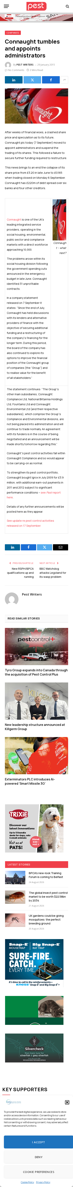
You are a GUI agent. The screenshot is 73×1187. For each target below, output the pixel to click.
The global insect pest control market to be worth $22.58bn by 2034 (48, 896)
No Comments (16, 70)
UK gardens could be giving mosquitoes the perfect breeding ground (46, 919)
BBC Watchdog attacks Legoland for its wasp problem (53, 573)
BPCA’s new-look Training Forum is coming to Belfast (46, 875)
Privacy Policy (43, 1182)
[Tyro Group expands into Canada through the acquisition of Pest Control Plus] (36, 646)
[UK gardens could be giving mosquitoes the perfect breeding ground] (15, 920)
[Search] (67, 6)
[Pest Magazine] (36, 6)
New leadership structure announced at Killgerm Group (35, 727)
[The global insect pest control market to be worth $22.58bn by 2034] (15, 897)
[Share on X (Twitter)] (32, 79)
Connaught (14, 219)
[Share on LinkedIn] (14, 79)
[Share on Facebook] (51, 79)
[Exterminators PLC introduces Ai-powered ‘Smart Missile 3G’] (36, 755)
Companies (12, 32)
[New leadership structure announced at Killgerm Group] (36, 701)
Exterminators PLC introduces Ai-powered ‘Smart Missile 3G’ (30, 781)
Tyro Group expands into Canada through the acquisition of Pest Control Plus (36, 672)
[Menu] (6, 6)
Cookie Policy (27, 1182)
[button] (67, 1102)
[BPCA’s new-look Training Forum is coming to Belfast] (15, 877)
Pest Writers (25, 64)
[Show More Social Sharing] (64, 79)
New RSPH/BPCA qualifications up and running (20, 573)
